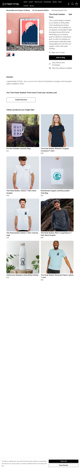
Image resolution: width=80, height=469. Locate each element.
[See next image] (41, 32)
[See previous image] (9, 32)
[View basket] (76, 4)
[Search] (73, 4)
